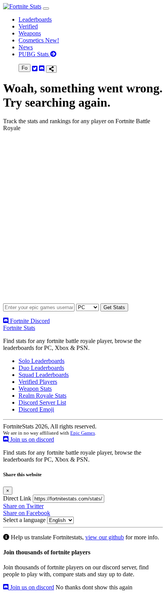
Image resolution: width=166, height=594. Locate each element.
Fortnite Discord (29, 321)
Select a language (24, 520)
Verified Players (38, 381)
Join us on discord (31, 439)
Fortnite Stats (19, 328)
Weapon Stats (35, 388)
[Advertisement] (83, 220)
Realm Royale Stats (42, 395)
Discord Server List (42, 402)
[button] (46, 8)
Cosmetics (39, 40)
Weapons (30, 33)
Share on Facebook (26, 513)
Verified (28, 26)
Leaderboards (35, 19)
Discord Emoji (36, 409)
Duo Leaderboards (41, 368)
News (26, 47)
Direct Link (17, 498)
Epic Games (82, 433)
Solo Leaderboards (41, 361)
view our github (104, 537)
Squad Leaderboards (44, 374)
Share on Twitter (23, 506)
